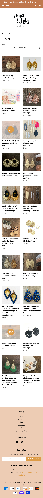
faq (21, 422)
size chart (21, 419)
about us (21, 425)
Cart (39, 6)
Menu (6, 6)
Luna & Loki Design (23, 482)
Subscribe (33, 459)
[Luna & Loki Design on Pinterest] (21, 442)
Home (4, 34)
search (21, 416)
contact (21, 428)
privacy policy (21, 431)
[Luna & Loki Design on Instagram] (26, 442)
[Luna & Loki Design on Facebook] (17, 442)
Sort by (4, 44)
